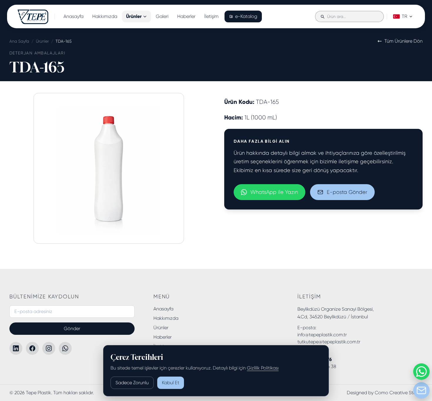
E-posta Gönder (347, 192)
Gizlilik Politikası (263, 368)
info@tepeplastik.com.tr (322, 334)
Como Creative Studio (399, 392)
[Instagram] (48, 348)
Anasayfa (73, 16)
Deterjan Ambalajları (37, 53)
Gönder (72, 328)
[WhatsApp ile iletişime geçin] (421, 371)
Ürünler (134, 16)
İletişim (211, 16)
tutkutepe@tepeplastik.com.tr (328, 342)
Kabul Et (170, 382)
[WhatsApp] (65, 348)
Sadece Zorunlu (132, 382)
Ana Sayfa (19, 41)
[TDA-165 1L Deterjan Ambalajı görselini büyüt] (109, 168)
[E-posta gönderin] (421, 390)
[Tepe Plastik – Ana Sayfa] (33, 16)
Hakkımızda (104, 16)
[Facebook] (32, 348)
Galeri (162, 16)
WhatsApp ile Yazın (274, 192)
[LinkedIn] (15, 348)
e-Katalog (246, 16)
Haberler (186, 16)
